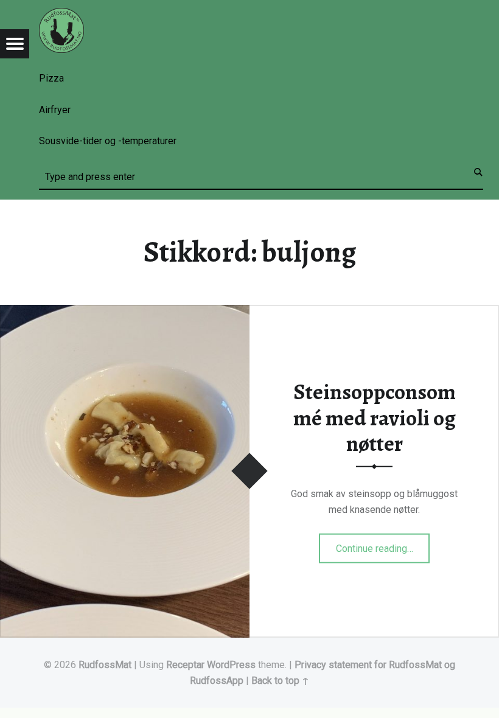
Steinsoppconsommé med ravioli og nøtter (374, 417)
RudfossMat (105, 665)
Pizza (51, 78)
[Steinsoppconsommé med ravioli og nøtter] (125, 312)
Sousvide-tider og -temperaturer (107, 141)
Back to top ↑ (280, 680)
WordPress (231, 665)
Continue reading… (383, 544)
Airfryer (55, 110)
